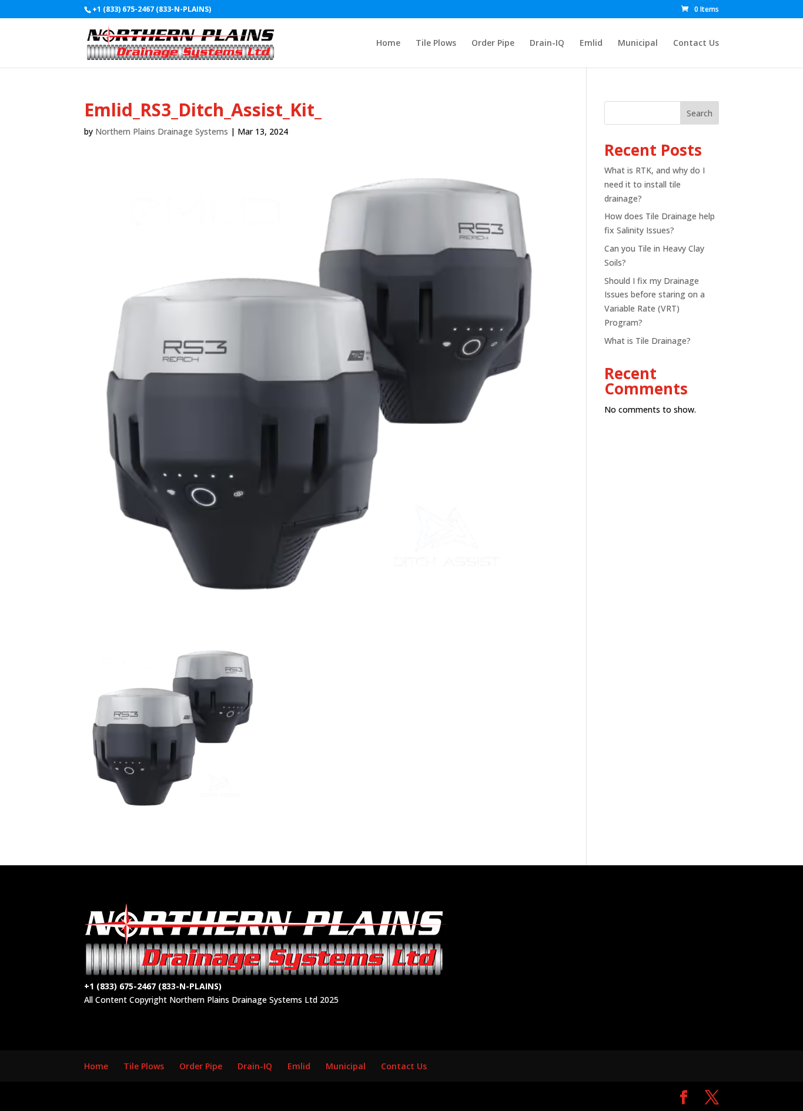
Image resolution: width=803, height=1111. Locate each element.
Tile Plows (436, 43)
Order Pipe (492, 43)
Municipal (638, 43)
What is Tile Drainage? (647, 340)
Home (388, 43)
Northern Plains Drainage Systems (161, 131)
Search (699, 113)
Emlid (591, 43)
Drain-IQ (547, 43)
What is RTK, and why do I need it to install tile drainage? (654, 184)
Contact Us (696, 43)
